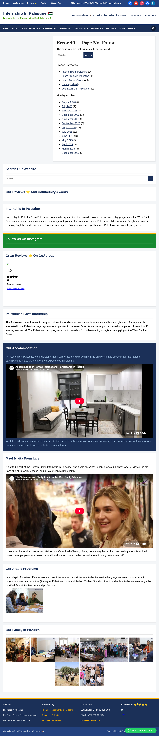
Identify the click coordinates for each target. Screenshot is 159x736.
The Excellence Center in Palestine (58, 710)
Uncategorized (70, 84)
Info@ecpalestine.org (90, 720)
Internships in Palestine (74, 71)
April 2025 (67, 144)
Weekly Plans (56, 3)
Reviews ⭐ (32, 3)
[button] (141, 730)
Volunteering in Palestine (75, 88)
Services (134, 15)
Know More (65, 28)
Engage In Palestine (51, 715)
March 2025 (68, 148)
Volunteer (110, 28)
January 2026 (69, 110)
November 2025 (70, 119)
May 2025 (67, 140)
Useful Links (18, 3)
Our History (149, 15)
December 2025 (70, 114)
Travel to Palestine (30, 28)
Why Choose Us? (118, 15)
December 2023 (70, 153)
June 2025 (67, 136)
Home (5, 28)
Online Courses (126, 28)
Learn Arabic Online (72, 80)
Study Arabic (80, 28)
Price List (102, 15)
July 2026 (67, 106)
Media (43, 3)
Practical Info (49, 28)
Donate (6, 3)
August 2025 (69, 127)
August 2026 (69, 102)
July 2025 (67, 131)
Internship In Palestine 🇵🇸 (28, 13)
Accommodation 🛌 (82, 15)
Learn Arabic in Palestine (75, 76)
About (14, 28)
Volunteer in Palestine (52, 720)
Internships (96, 28)
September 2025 (71, 123)
